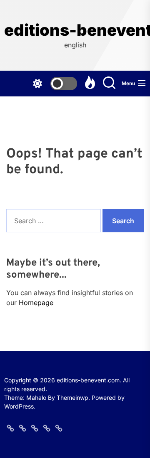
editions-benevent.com (75, 30)
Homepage (36, 302)
